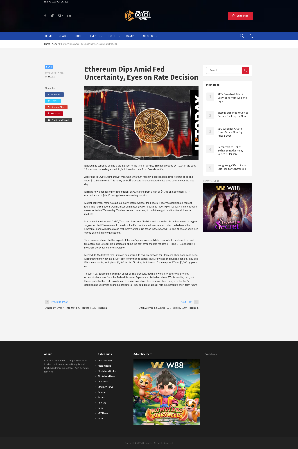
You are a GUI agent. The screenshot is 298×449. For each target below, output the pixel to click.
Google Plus (58, 107)
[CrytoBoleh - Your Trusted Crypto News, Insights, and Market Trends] (137, 15)
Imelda (51, 77)
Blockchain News (106, 376)
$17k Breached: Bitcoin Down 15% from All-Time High (232, 97)
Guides (112, 36)
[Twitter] (52, 15)
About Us (148, 36)
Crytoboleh (147, 443)
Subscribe (243, 15)
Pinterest (55, 113)
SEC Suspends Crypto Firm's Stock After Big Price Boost (230, 132)
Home (48, 36)
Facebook (56, 94)
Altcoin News (104, 366)
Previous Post (59, 301)
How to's (102, 403)
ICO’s (78, 36)
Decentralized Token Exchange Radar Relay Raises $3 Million (230, 150)
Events (94, 36)
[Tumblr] (60, 15)
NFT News (103, 413)
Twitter (54, 101)
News (62, 36)
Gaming (131, 36)
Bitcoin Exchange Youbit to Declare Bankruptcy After (232, 114)
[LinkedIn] (69, 15)
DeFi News (103, 381)
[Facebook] (45, 15)
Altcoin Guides (105, 360)
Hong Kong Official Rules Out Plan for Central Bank (232, 167)
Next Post (186, 301)
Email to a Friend (60, 120)
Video (101, 418)
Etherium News (105, 387)
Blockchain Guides (107, 371)
